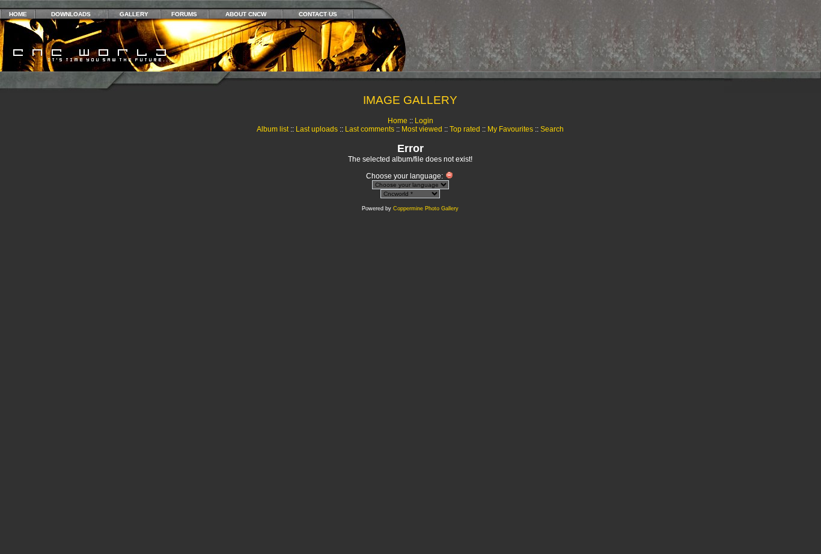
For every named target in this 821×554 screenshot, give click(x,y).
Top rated (465, 129)
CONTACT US (318, 14)
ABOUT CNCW (245, 14)
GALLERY (134, 14)
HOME (18, 14)
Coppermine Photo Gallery (426, 208)
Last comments (369, 129)
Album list (272, 129)
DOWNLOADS (71, 14)
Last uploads (317, 129)
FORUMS (184, 14)
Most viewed (421, 129)
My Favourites (510, 129)
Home (397, 121)
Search (552, 129)
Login (424, 121)
